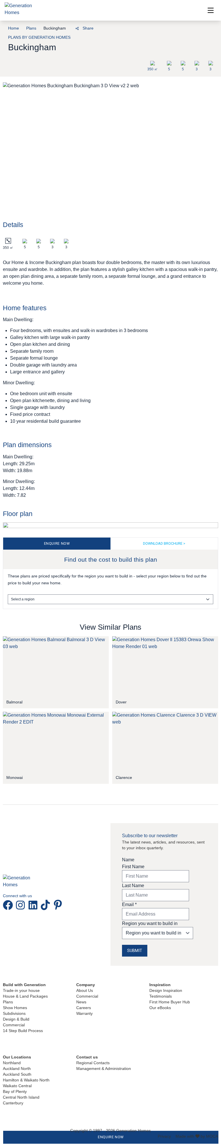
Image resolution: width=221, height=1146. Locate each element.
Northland (12, 1062)
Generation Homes (133, 1130)
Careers (83, 1007)
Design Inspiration (165, 990)
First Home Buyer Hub (169, 1002)
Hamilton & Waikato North (26, 1080)
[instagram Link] (21, 905)
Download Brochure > (164, 543)
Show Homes (15, 1007)
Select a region (23, 599)
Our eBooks (160, 1007)
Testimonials (160, 996)
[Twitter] (64, 27)
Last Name (133, 885)
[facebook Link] (9, 905)
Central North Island (21, 1097)
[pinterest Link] (58, 905)
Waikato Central (17, 1085)
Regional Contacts (93, 1062)
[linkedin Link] (34, 905)
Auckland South (17, 1074)
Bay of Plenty (15, 1091)
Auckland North (17, 1068)
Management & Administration (103, 1068)
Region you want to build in (150, 923)
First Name (133, 866)
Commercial (14, 1025)
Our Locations (17, 1057)
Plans (31, 28)
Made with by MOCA (197, 1136)
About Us (84, 990)
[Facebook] (45, 27)
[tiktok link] (46, 905)
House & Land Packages (25, 996)
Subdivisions (14, 1013)
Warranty (84, 1013)
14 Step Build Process (23, 1030)
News (81, 1002)
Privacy (164, 1136)
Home (13, 28)
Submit (134, 950)
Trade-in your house (21, 990)
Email (129, 904)
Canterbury (13, 1103)
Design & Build (16, 1019)
